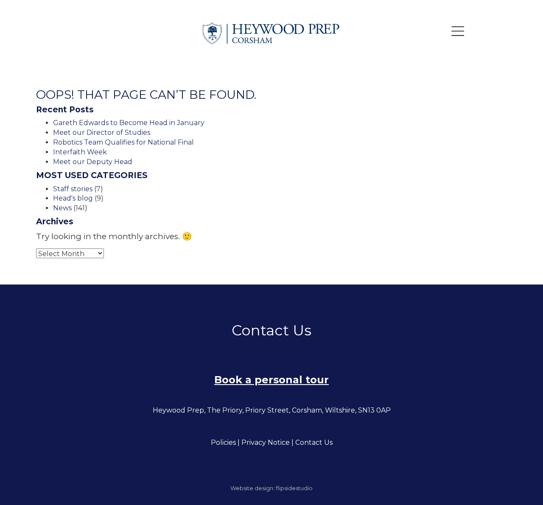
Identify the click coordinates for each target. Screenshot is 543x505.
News (62, 208)
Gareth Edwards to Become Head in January (128, 123)
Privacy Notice (265, 442)
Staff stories (72, 189)
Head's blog (73, 198)
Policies (223, 442)
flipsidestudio (294, 488)
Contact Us (314, 442)
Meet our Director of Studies (101, 132)
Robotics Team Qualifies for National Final (123, 142)
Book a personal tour (271, 380)
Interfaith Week (80, 152)
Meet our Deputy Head (92, 162)
